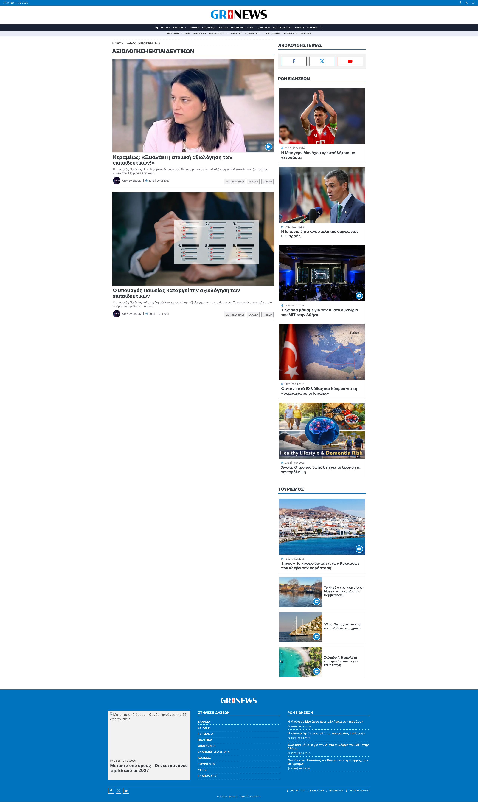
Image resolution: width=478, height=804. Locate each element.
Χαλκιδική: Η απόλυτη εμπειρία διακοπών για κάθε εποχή (341, 661)
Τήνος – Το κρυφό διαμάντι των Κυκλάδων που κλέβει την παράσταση (320, 565)
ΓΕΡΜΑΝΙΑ (205, 733)
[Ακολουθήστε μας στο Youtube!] (473, 3)
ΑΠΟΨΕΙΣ (312, 27)
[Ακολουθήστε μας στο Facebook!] (460, 3)
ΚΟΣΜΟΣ (195, 27)
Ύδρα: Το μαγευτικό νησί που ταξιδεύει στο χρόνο (342, 626)
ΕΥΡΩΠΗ (178, 27)
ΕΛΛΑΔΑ (166, 27)
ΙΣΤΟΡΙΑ (185, 33)
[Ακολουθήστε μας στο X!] (466, 3)
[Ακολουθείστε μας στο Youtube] (126, 791)
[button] (321, 27)
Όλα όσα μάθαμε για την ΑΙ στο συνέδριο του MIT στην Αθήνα (328, 746)
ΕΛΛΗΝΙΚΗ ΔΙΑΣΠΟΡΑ (214, 752)
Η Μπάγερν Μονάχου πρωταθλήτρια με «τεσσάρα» (325, 721)
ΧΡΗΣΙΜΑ (305, 33)
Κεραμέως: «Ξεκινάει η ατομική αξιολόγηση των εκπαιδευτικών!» (172, 160)
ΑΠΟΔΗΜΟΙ (208, 27)
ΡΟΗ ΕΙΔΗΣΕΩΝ (294, 78)
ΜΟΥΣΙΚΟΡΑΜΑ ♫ (282, 27)
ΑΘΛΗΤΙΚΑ (236, 33)
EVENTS (299, 27)
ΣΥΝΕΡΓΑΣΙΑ (291, 33)
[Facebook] (294, 61)
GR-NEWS (230, 796)
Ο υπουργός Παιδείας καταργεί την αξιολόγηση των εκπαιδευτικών (176, 293)
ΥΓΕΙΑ (250, 27)
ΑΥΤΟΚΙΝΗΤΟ (273, 33)
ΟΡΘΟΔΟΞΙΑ (200, 33)
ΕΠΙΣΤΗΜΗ (173, 33)
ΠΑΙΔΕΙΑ (267, 181)
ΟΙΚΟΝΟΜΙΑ (237, 27)
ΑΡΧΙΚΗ (156, 27)
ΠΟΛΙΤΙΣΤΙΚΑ (252, 33)
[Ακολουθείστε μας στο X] (118, 791)
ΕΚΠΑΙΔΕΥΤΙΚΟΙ (235, 181)
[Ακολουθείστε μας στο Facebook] (111, 791)
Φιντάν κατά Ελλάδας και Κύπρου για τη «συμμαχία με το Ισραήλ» (319, 391)
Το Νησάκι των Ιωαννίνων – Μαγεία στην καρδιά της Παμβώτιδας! (344, 591)
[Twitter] (322, 61)
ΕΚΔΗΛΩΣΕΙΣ (207, 776)
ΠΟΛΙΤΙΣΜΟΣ (216, 33)
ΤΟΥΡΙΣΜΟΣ (263, 27)
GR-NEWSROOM (132, 180)
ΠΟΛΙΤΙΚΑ (223, 27)
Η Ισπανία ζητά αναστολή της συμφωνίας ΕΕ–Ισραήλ (326, 733)
